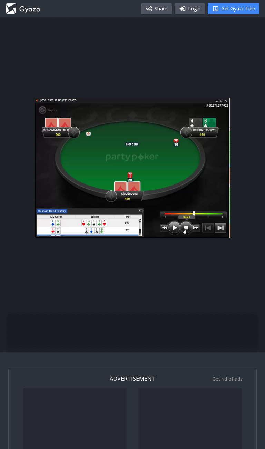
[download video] (185, 229)
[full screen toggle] (218, 229)
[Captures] (23, 8)
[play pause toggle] (47, 229)
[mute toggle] (63, 229)
